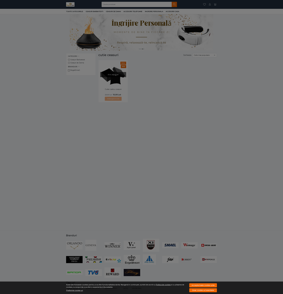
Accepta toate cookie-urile (203, 285)
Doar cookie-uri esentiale (203, 290)
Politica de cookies (163, 285)
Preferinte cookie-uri (74, 290)
